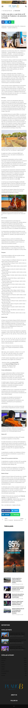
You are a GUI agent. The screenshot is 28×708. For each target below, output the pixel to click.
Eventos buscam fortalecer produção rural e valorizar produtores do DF (18, 588)
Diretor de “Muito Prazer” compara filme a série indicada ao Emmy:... (17, 603)
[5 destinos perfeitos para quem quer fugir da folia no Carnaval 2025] (5, 641)
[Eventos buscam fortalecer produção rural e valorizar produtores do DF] (7, 588)
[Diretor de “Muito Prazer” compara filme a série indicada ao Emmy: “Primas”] (7, 603)
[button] (2, 6)
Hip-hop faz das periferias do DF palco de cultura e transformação (18, 596)
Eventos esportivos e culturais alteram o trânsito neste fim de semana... (17, 580)
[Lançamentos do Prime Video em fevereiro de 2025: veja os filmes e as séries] (5, 634)
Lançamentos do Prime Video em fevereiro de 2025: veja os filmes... (17, 633)
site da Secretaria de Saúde (9, 126)
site (19, 178)
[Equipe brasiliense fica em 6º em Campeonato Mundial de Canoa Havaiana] (7, 610)
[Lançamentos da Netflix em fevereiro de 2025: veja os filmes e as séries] (5, 648)
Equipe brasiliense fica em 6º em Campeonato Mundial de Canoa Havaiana (18, 611)
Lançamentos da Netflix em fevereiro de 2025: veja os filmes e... (18, 647)
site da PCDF (15, 362)
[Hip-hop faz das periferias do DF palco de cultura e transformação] (7, 596)
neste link (9, 499)
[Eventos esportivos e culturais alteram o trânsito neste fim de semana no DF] (7, 580)
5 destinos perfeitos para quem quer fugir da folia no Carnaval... (18, 640)
